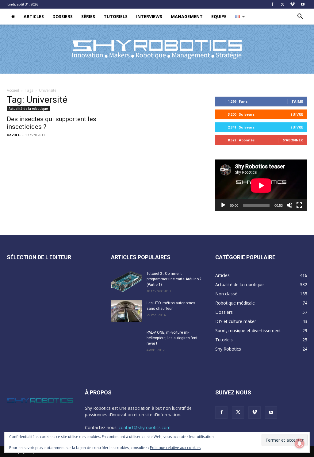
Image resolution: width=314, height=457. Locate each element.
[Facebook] (272, 4)
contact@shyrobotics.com (144, 427)
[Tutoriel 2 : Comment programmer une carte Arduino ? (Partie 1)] (126, 281)
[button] (300, 17)
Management (187, 16)
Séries (88, 16)
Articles (34, 16)
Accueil (13, 90)
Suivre (296, 114)
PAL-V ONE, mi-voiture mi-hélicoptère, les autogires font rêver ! (172, 338)
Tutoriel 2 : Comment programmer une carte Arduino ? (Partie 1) (174, 279)
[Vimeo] (292, 4)
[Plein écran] (299, 205)
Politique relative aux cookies (175, 447)
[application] (261, 185)
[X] (282, 4)
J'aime (297, 101)
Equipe (219, 16)
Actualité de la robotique (28, 108)
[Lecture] (223, 205)
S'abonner (293, 140)
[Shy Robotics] (157, 49)
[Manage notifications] (299, 443)
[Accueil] (13, 17)
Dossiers (62, 16)
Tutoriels (116, 16)
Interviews (149, 16)
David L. (14, 134)
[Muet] (289, 205)
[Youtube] (302, 4)
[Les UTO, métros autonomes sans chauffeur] (126, 311)
